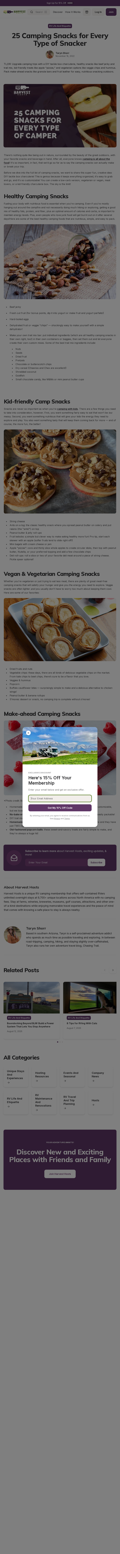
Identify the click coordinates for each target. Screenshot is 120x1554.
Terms (67, 818)
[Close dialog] (28, 733)
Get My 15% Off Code (60, 807)
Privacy (57, 818)
